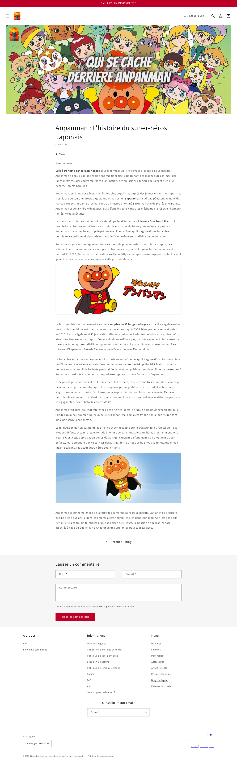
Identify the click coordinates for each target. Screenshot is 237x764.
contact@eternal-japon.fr (101, 692)
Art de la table (159, 667)
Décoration (157, 655)
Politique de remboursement (103, 667)
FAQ (89, 680)
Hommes (156, 643)
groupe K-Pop (135, 364)
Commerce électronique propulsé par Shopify (63, 756)
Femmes (156, 649)
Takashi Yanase (93, 349)
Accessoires (157, 661)
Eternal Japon (36, 756)
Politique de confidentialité (102, 655)
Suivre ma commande (35, 649)
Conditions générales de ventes (104, 649)
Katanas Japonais (161, 686)
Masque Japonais (161, 673)
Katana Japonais (204, 747)
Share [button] (62, 154)
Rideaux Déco (194, 747)
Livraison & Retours (98, 661)
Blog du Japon (159, 680)
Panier (90, 673)
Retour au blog (121, 542)
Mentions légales (96, 643)
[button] (7, 16)
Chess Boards (211, 746)
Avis (25, 643)
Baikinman (139, 203)
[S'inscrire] (146, 712)
